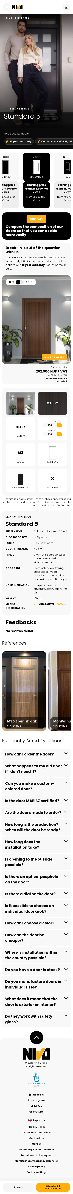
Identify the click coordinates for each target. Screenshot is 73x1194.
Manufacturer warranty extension (36, 1161)
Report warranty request (37, 1155)
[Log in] (66, 7)
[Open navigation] (7, 7)
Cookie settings (36, 1172)
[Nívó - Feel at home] (36, 1054)
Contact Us (36, 1138)
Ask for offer (54, 357)
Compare (36, 219)
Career (36, 1144)
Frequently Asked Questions (36, 1149)
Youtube (38, 1111)
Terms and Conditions (36, 1132)
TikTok (37, 1106)
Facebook (37, 1094)
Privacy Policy (36, 1127)
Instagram (37, 1100)
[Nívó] (17, 7)
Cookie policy (36, 1166)
